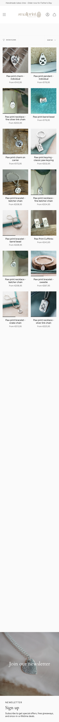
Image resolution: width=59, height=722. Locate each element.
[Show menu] (4, 14)
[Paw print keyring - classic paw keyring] (43, 141)
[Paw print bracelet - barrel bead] (15, 223)
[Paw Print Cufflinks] (43, 223)
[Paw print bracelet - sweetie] (43, 263)
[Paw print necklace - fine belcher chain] (43, 182)
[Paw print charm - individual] (15, 60)
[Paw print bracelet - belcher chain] (15, 182)
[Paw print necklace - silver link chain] (43, 304)
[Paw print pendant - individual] (43, 60)
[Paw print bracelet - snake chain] (15, 304)
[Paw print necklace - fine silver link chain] (15, 101)
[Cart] (54, 14)
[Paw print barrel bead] (43, 101)
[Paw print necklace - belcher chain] (15, 263)
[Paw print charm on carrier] (15, 141)
